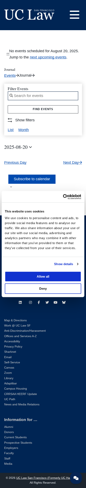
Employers (11, 448)
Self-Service (12, 362)
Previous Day (15, 162)
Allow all (43, 276)
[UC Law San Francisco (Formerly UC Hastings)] (29, 14)
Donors (9, 432)
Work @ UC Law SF (17, 325)
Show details (63, 264)
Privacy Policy (13, 346)
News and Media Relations (21, 404)
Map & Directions (15, 320)
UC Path (9, 399)
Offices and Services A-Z (20, 336)
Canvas (9, 367)
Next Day (71, 162)
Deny (43, 288)
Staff (7, 458)
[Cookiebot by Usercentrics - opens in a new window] (63, 196)
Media (8, 463)
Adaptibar (10, 383)
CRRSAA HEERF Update (20, 394)
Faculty (9, 453)
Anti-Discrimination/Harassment (25, 330)
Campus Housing (15, 388)
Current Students (15, 437)
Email (7, 357)
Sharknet (10, 351)
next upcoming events (48, 57)
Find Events (43, 109)
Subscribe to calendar (32, 179)
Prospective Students (18, 442)
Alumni (8, 426)
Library (8, 378)
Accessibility (12, 341)
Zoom (8, 372)
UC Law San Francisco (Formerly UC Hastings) (47, 477)
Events (10, 75)
